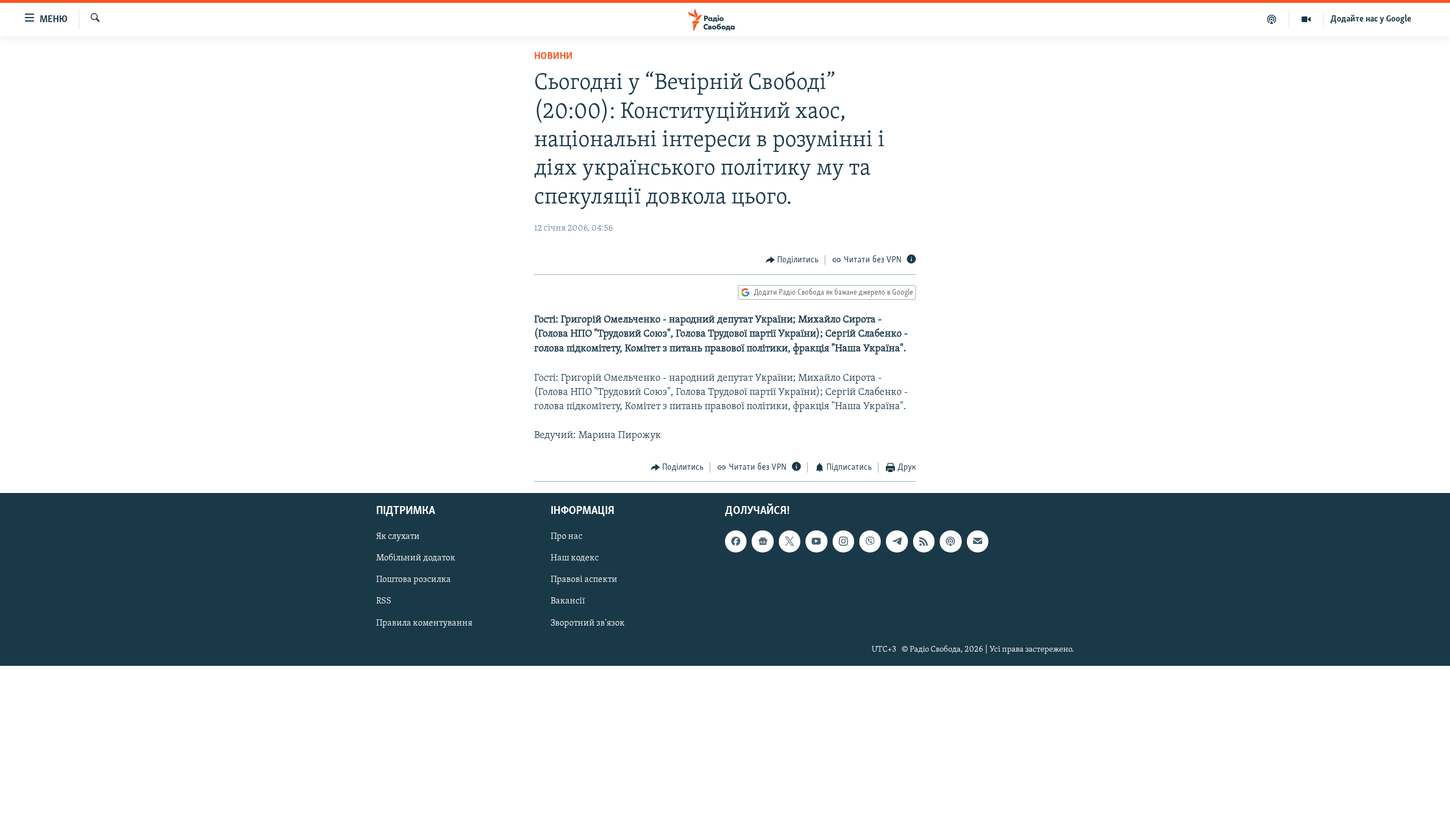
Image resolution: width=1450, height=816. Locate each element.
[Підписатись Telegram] (896, 541)
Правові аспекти (584, 580)
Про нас (566, 537)
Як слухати (398, 537)
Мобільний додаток (415, 558)
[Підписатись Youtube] (816, 541)
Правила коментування (424, 623)
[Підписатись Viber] (870, 541)
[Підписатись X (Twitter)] (789, 541)
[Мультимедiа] (1306, 19)
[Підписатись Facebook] (736, 541)
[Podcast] (950, 541)
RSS (383, 601)
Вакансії (568, 601)
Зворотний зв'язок (588, 623)
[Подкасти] (1272, 19)
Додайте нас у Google (1370, 19)
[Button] (792, 260)
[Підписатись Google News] (762, 541)
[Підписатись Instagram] (843, 541)
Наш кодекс (575, 558)
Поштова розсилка (413, 580)
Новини (553, 57)
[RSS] (924, 541)
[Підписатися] (977, 541)
